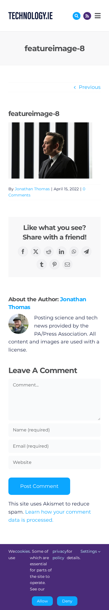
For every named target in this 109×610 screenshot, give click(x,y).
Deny (67, 601)
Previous (90, 87)
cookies (22, 551)
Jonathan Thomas (32, 188)
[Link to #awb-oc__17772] (76, 16)
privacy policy (60, 554)
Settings (89, 551)
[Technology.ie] (30, 14)
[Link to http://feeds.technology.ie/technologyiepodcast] (87, 16)
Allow (42, 601)
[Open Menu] (97, 15)
